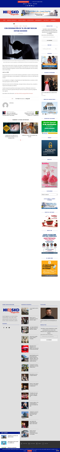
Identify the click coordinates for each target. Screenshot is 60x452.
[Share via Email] (29, 98)
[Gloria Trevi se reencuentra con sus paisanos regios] (24, 320)
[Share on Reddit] (22, 98)
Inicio (4, 20)
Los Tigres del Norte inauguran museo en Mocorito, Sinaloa (34, 328)
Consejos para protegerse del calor (29, 136)
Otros (10, 23)
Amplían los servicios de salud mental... (13, 436)
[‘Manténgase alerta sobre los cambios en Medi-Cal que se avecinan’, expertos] (3, 443)
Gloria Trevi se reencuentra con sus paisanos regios (34, 319)
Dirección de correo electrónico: (48, 35)
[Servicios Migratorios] (50, 102)
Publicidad (35, 3)
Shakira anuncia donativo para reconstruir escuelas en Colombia (34, 432)
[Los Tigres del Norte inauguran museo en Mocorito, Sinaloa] (24, 330)
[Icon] (25, 311)
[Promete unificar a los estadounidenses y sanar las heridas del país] (24, 405)
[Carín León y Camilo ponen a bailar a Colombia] (24, 339)
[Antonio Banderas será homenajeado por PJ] (49, 313)
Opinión (4, 23)
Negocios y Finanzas (22, 20)
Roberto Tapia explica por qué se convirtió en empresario (34, 385)
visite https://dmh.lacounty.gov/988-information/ (24, 93)
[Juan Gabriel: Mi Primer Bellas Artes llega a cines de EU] (24, 424)
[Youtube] (29, 5)
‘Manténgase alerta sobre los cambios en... (13, 442)
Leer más (34, 450)
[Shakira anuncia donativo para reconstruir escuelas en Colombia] (24, 433)
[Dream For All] (50, 56)
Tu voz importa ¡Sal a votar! (34, 309)
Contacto (30, 3)
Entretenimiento (38, 20)
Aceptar (29, 450)
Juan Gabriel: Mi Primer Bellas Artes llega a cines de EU (33, 422)
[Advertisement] (30, 289)
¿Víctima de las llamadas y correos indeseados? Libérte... (49, 152)
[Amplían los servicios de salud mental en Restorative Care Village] (24, 414)
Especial (11, 103)
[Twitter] (27, 5)
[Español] (14, 24)
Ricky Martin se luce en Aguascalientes (34, 375)
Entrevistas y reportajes (11, 20)
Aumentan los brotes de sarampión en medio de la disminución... (11, 137)
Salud (20, 26)
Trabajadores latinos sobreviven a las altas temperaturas (34, 366)
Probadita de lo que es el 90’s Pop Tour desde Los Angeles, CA (34, 395)
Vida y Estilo (46, 20)
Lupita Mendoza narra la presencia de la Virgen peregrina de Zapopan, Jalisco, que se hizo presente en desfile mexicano (34, 358)
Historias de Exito (30, 20)
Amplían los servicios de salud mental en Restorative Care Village (34, 413)
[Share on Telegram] (26, 98)
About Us (25, 3)
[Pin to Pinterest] (18, 98)
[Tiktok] (33, 5)
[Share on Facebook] (15, 98)
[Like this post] (13, 98)
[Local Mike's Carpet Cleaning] (50, 203)
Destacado (16, 26)
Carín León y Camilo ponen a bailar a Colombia (33, 337)
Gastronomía (53, 20)
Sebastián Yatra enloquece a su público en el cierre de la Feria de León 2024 (34, 347)
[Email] (31, 5)
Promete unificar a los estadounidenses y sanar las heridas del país (34, 404)
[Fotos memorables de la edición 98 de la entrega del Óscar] (50, 83)
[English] (57, 450)
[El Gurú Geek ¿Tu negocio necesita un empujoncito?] (50, 261)
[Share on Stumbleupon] (23, 98)
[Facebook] (3, 327)
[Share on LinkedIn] (19, 98)
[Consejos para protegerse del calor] (29, 128)
